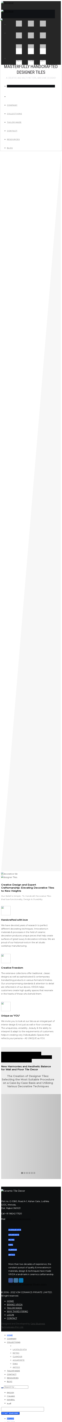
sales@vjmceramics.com (18, 1219)
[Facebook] (10, 1280)
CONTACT (12, 1318)
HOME (10, 1301)
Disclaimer (27, 1284)
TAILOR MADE (14, 1308)
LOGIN (10, 1315)
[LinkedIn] (21, 1280)
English (10, 1393)
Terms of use (14, 1284)
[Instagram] (16, 1280)
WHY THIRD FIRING (17, 1311)
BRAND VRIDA (14, 1304)
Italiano (11, 1396)
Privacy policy (40, 1284)
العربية (9, 1403)
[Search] (2, 1387)
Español (11, 1400)
